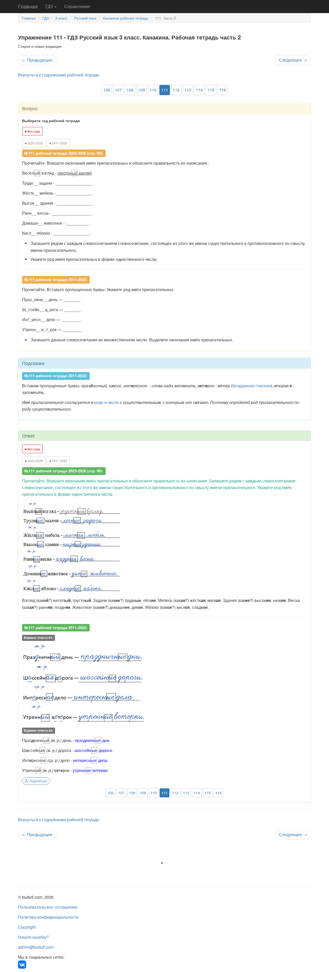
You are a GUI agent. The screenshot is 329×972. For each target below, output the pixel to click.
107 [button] (118, 90)
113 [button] (187, 90)
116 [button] (222, 90)
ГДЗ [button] (49, 6)
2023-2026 (34, 142)
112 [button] (176, 90)
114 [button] (199, 90)
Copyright (27, 927)
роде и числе (106, 402)
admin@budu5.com (36, 947)
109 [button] (141, 90)
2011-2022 (58, 142)
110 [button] (153, 90)
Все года (32, 131)
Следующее (293, 60)
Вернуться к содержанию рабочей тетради (58, 75)
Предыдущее (37, 60)
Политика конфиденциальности (48, 917)
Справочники (77, 6)
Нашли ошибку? (33, 937)
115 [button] (210, 90)
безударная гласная (251, 386)
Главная (28, 6)
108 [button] (129, 90)
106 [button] (106, 90)
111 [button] (164, 90)
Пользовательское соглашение (47, 907)
